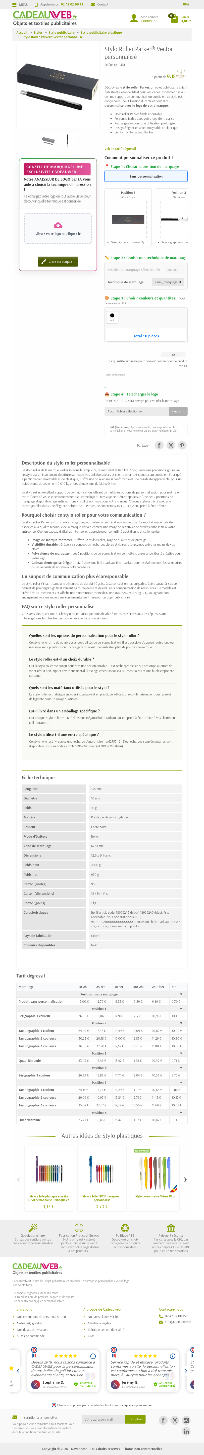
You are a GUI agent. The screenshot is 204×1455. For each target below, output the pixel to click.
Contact (102, 4)
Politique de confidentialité (106, 1329)
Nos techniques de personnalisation (41, 1316)
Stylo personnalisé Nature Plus (155, 1196)
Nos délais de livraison (32, 1329)
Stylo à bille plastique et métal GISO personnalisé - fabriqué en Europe (48, 1200)
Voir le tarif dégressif (120, 148)
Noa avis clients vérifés (103, 1316)
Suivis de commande (31, 1336)
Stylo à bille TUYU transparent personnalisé (102, 1198)
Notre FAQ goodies (30, 1323)
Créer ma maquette (58, 262)
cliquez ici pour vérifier (137, 1405)
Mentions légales (99, 1323)
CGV (91, 1336)
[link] (159, 445)
